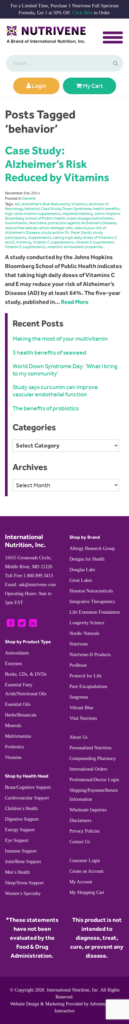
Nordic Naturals (84, 633)
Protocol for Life (85, 675)
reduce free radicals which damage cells (39, 228)
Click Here (82, 12)
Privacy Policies (84, 831)
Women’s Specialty (23, 893)
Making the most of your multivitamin (60, 338)
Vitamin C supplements (53, 242)
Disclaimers (80, 820)
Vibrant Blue (81, 707)
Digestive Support (22, 819)
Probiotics (14, 746)
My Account (80, 881)
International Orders (88, 769)
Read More (75, 302)
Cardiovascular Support (27, 797)
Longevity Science (86, 622)
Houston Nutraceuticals (91, 590)
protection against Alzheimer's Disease (82, 223)
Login (38, 86)
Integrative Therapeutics (92, 601)
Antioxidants (17, 652)
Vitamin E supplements (25, 246)
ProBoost (78, 665)
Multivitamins (18, 736)
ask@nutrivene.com (30, 584)
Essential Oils (17, 704)
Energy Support (20, 829)
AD (17, 204)
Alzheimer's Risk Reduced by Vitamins (54, 204)
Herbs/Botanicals (20, 715)
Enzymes (13, 663)
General (29, 198)
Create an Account (86, 871)
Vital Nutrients (83, 718)
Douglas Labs (82, 569)
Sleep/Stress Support (24, 882)
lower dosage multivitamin (90, 218)
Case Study (51, 208)
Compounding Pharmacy (92, 758)
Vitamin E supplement (94, 242)
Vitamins (13, 757)
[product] (115, 63)
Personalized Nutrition (90, 747)
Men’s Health (17, 872)
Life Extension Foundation (94, 612)
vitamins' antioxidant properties (75, 246)
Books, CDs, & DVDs (25, 674)
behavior (31, 208)
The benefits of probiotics (46, 408)
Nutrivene (37, 223)
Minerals (13, 725)
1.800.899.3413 (29, 575)
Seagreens (78, 697)
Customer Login (84, 860)
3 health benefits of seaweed (49, 352)
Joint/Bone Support (23, 861)
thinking (23, 242)
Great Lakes (80, 580)
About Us (78, 737)
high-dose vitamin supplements (33, 213)
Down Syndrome (76, 208)
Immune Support (21, 851)
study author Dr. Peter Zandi (66, 232)
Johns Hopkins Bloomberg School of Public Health (62, 216)
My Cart (92, 86)
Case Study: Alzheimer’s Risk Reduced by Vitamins (57, 164)
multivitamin (16, 223)
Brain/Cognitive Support (28, 787)
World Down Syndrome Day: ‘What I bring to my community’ (65, 370)
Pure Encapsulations (88, 686)
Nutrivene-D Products (89, 654)
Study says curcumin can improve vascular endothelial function (55, 390)
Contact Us (79, 841)
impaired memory (77, 213)
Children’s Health (21, 808)
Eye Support (16, 840)
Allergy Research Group (92, 548)
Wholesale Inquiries (88, 809)
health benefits (106, 208)
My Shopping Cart (86, 892)
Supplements (40, 237)
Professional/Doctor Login (94, 779)
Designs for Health (87, 559)
